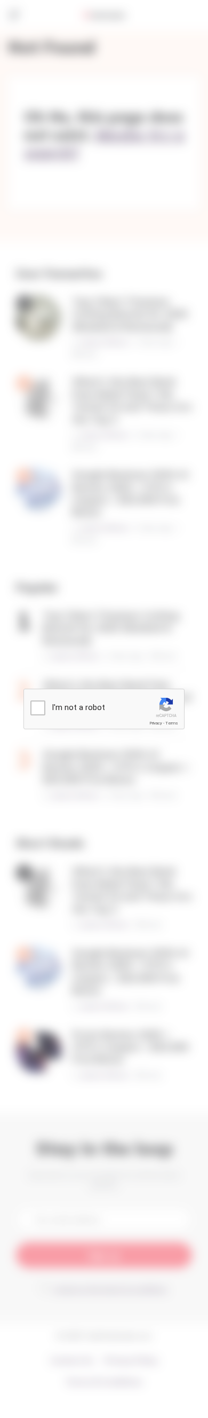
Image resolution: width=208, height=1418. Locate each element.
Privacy (155, 723)
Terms (171, 723)
